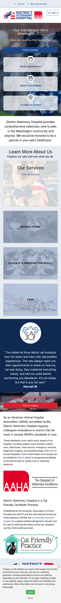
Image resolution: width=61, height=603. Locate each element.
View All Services (30, 174)
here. (11, 587)
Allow (30, 592)
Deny (30, 597)
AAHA (20, 457)
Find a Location (30, 49)
